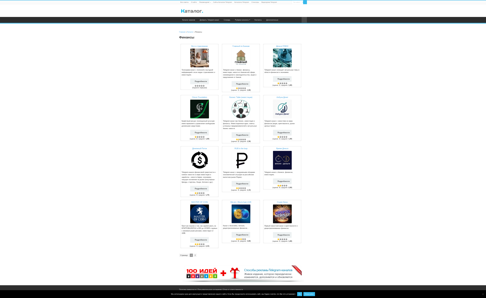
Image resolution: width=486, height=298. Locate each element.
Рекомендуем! (204, 2)
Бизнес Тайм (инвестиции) (240, 97)
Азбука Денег (282, 97)
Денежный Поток (199, 148)
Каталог (190, 32)
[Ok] (483, 294)
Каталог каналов (188, 20)
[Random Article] (304, 20)
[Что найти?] (305, 2)
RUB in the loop (241, 148)
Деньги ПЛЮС (282, 46)
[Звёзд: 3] (200, 86)
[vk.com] (298, 289)
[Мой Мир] (304, 289)
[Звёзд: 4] (202, 86)
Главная (182, 32)
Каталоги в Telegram (241, 2)
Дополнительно (272, 20)
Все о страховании (199, 46)
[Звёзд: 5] (204, 86)
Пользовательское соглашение (210, 289)
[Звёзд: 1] (196, 86)
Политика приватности (187, 289)
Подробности (201, 81)
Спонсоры (255, 2)
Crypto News (282, 202)
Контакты (258, 20)
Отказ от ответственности (233, 289)
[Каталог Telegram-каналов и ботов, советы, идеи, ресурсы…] (192, 10)
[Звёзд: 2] (198, 86)
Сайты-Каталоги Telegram (222, 2)
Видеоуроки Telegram (269, 2)
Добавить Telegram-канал (209, 20)
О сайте (194, 2)
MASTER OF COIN (199, 202)
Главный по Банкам (240, 46)
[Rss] (296, 289)
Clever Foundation (199, 97)
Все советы (184, 2)
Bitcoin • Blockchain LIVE (240, 202)
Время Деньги (282, 148)
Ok (300, 294)
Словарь (227, 20)
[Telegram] (301, 289)
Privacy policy (309, 294)
